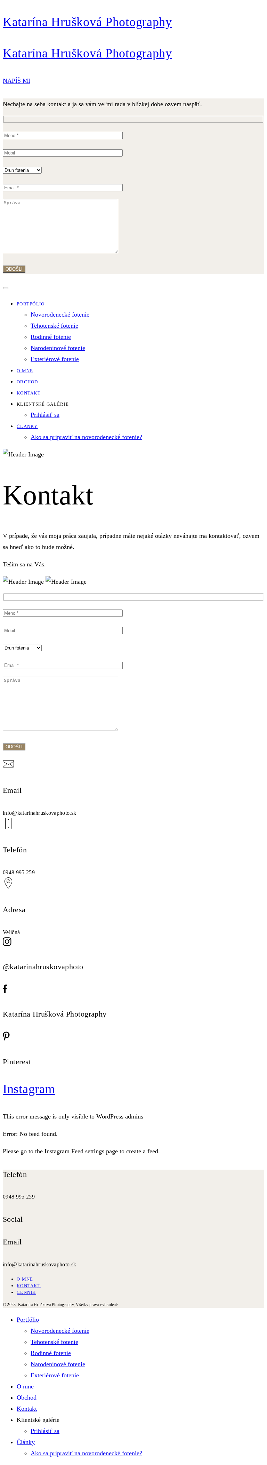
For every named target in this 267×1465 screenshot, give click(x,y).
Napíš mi (16, 80)
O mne (25, 370)
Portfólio (31, 303)
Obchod (27, 381)
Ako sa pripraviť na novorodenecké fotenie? (86, 436)
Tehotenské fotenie (54, 325)
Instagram (29, 1089)
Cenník (26, 1292)
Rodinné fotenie (51, 336)
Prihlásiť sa (45, 414)
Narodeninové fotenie (58, 347)
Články (27, 426)
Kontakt (29, 393)
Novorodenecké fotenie (60, 314)
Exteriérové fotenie (55, 359)
